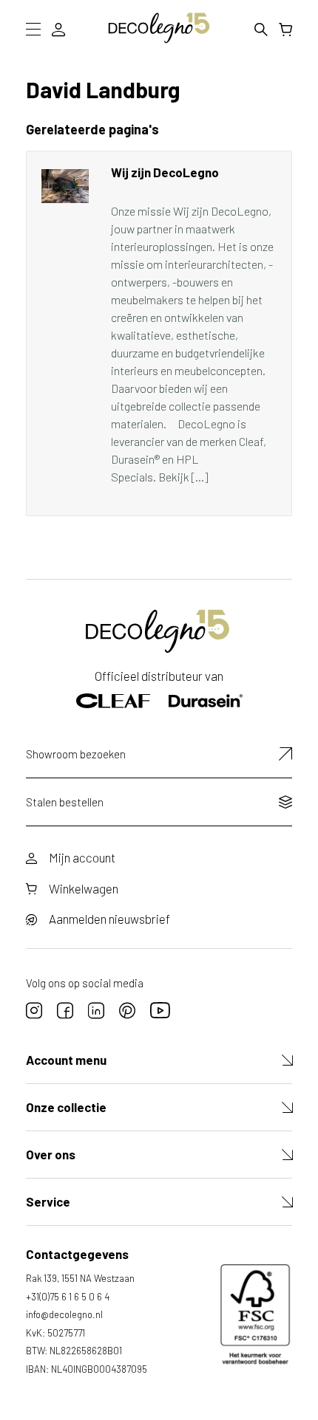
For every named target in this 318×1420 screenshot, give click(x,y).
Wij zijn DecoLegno (165, 172)
